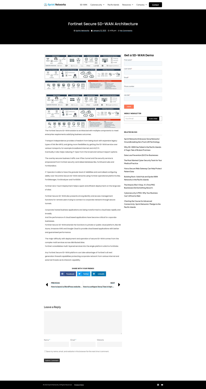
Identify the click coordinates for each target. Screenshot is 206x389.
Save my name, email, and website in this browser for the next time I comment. (77, 351)
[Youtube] (162, 385)
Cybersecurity (96, 5)
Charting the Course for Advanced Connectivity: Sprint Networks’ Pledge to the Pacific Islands (142, 204)
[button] (68, 273)
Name (47, 340)
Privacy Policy (79, 385)
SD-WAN (83, 5)
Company (140, 5)
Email (73, 340)
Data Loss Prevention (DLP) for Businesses (141, 155)
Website (100, 340)
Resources (126, 5)
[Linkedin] (158, 385)
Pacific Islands (113, 5)
